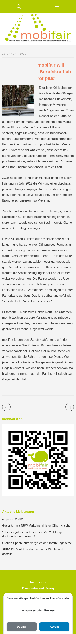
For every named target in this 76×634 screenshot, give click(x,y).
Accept (54, 626)
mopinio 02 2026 (13, 519)
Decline (22, 626)
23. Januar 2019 (14, 53)
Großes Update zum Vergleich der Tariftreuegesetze (37, 543)
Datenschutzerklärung (38, 588)
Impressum (38, 582)
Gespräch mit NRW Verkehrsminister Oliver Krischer (37, 525)
